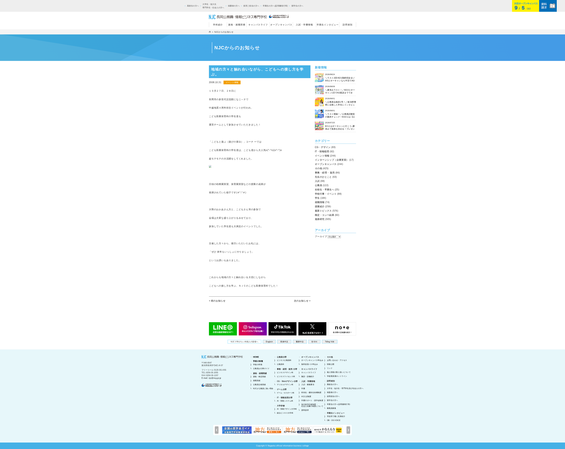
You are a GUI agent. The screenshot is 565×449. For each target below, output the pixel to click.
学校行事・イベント (326, 194)
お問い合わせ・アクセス (337, 360)
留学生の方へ (297, 6)
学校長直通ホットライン (337, 376)
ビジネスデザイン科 (285, 372)
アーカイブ (321, 236)
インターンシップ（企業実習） (332, 160)
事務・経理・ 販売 (325, 172)
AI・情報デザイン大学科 (287, 409)
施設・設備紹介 (307, 376)
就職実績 (256, 380)
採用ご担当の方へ (251, 6)
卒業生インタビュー (328, 24)
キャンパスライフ (258, 24)
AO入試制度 (306, 396)
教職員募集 (331, 408)
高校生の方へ (193, 6)
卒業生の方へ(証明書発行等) (275, 6)
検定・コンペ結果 (324, 215)
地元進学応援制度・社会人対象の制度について (312, 405)
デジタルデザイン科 (285, 384)
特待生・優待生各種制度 (311, 392)
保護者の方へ (234, 6)
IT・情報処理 (322, 151)
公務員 (318, 185)
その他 (318, 168)
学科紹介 (218, 24)
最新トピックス (323, 210)
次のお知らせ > (302, 301)
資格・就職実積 (236, 24)
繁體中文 (300, 342)
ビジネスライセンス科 (286, 376)
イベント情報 (322, 155)
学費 (303, 388)
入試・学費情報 (304, 24)
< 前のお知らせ (217, 301)
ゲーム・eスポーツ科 (285, 393)
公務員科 (280, 364)
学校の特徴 (258, 361)
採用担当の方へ (333, 396)
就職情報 (320, 202)
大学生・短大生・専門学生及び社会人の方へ (345, 388)
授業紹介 (320, 206)
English (269, 342)
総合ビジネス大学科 (285, 413)
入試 (317, 181)
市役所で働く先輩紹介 (336, 416)
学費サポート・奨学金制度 (312, 400)
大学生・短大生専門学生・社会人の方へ (213, 6)
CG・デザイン (323, 147)
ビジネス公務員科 (284, 360)
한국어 (314, 342)
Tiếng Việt (329, 342)
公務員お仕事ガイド (261, 368)
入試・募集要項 (307, 384)
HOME (256, 357)
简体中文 (284, 342)
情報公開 (330, 364)
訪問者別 (347, 24)
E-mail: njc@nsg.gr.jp (211, 378)
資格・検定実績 (259, 377)
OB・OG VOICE (333, 420)
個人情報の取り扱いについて (339, 372)
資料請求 (305, 410)
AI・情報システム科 (285, 401)
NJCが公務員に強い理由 (263, 388)
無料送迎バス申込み (309, 364)
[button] (348, 430)
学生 (317, 198)
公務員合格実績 (259, 384)
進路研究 (320, 219)
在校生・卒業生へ (324, 189)
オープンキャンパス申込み (312, 360)
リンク (329, 368)
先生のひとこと (323, 177)
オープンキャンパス (281, 24)
